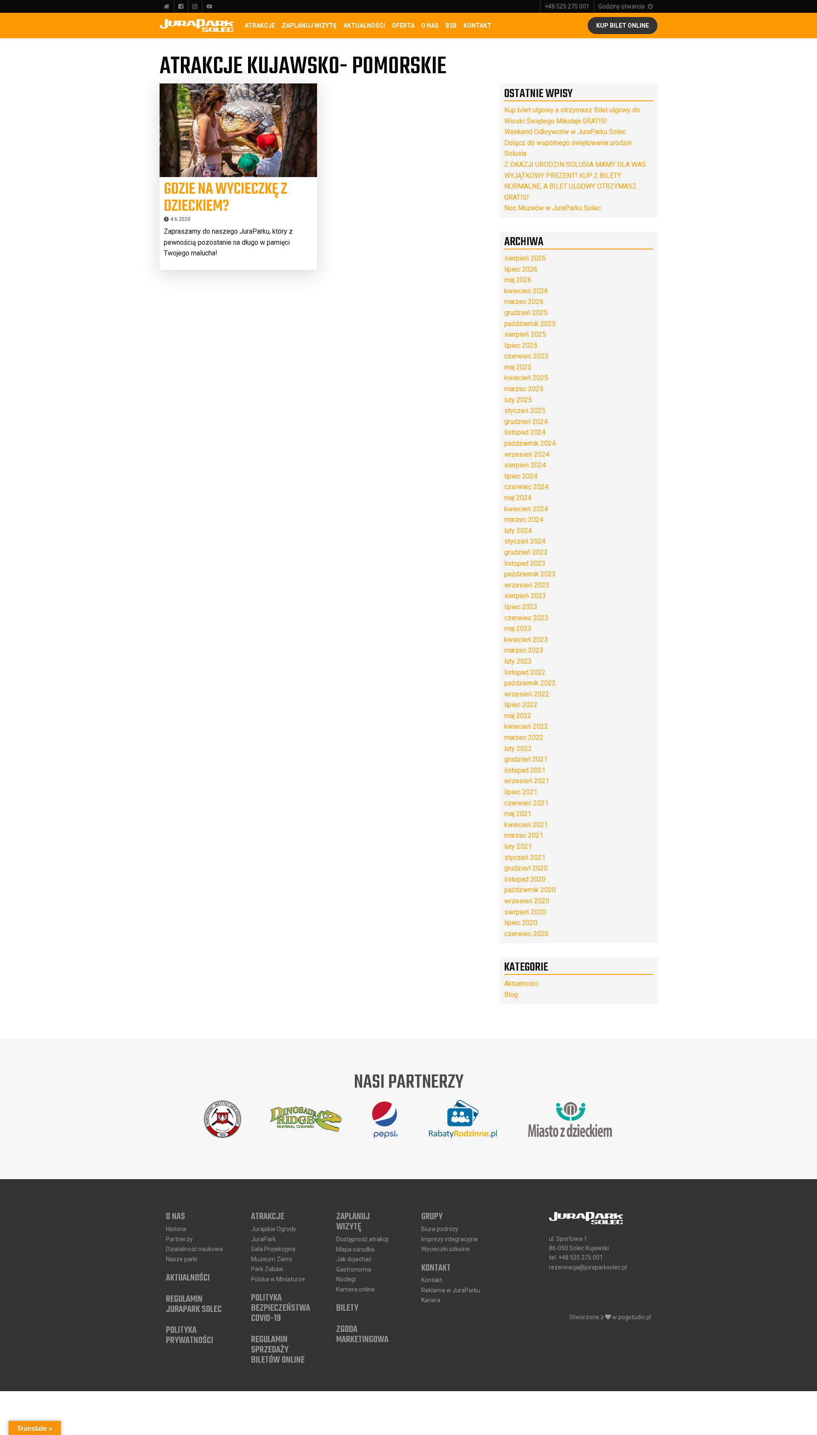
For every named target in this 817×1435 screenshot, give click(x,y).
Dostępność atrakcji (362, 1239)
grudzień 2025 (526, 313)
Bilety (347, 1308)
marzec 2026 (523, 302)
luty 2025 (518, 400)
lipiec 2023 (520, 607)
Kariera (430, 1300)
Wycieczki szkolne (445, 1249)
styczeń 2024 (525, 541)
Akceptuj (496, 1421)
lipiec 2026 (520, 269)
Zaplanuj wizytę (309, 25)
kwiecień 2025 (526, 378)
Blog (511, 995)
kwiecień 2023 (526, 640)
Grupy (432, 1217)
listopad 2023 (525, 563)
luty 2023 (518, 661)
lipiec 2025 (520, 345)
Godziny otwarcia (621, 6)
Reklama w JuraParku (450, 1290)
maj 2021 (517, 814)
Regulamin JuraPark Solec (194, 1304)
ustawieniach (426, 1425)
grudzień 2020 (526, 868)
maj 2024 (517, 498)
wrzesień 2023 (526, 585)
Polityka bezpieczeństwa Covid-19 (280, 1308)
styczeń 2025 (525, 411)
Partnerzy (179, 1239)
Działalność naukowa (194, 1249)
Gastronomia (353, 1269)
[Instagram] (195, 6)
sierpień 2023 (525, 596)
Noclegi (346, 1279)
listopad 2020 (525, 879)
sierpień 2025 (525, 334)
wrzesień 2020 (526, 901)
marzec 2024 (523, 520)
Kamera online (355, 1289)
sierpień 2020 (525, 912)
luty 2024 (518, 531)
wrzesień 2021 (526, 781)
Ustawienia (600, 1421)
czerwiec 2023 (526, 618)
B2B (451, 25)
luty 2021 (518, 846)
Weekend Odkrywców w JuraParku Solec (565, 132)
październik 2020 (530, 890)
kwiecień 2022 (526, 726)
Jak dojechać (353, 1259)
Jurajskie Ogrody (273, 1229)
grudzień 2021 (526, 759)
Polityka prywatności (189, 1335)
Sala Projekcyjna (273, 1249)
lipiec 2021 (520, 792)
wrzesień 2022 (526, 694)
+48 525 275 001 (567, 6)
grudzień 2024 (526, 422)
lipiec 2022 (520, 705)
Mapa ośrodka (355, 1249)
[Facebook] (181, 6)
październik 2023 (530, 574)
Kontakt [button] (477, 25)
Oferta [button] (403, 25)
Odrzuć (547, 1421)
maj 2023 (517, 628)
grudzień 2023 (526, 552)
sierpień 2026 (525, 258)
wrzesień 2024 (526, 454)
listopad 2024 (525, 432)
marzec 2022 (523, 737)
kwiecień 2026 (526, 291)
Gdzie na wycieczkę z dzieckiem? (225, 198)
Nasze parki (181, 1259)
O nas (175, 1217)
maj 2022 (517, 716)
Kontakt (436, 1268)
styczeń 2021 (525, 858)
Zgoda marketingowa (362, 1334)
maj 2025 (517, 367)
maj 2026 (517, 280)
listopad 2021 (525, 770)
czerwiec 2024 (526, 487)
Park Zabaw (267, 1269)
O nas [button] (430, 25)
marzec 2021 (523, 835)
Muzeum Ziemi (271, 1259)
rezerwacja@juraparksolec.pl (588, 1267)
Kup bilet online (622, 25)
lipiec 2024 (520, 476)
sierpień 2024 (525, 465)
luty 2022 (518, 749)
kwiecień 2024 (526, 509)
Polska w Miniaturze (278, 1279)
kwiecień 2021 (526, 825)
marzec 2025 (523, 389)
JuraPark (263, 1239)
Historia (176, 1229)
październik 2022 (530, 683)
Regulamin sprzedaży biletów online (278, 1349)
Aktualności (364, 25)
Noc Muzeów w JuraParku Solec (552, 208)
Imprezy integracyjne (449, 1239)
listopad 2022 (525, 672)
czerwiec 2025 (526, 356)
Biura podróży (439, 1229)
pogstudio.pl (634, 1317)
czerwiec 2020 (526, 934)
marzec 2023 (523, 650)
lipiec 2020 (520, 923)
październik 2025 (530, 324)
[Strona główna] (167, 6)
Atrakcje (260, 25)
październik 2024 (530, 443)
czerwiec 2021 (526, 803)
